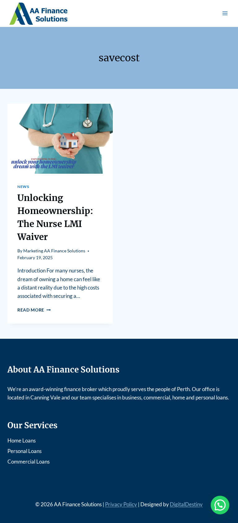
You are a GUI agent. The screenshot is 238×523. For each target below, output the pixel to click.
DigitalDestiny (186, 504)
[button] (220, 505)
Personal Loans (24, 451)
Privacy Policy (121, 504)
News (23, 186)
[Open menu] (225, 13)
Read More (34, 309)
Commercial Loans (28, 461)
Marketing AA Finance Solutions (54, 250)
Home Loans (21, 440)
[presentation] (60, 139)
